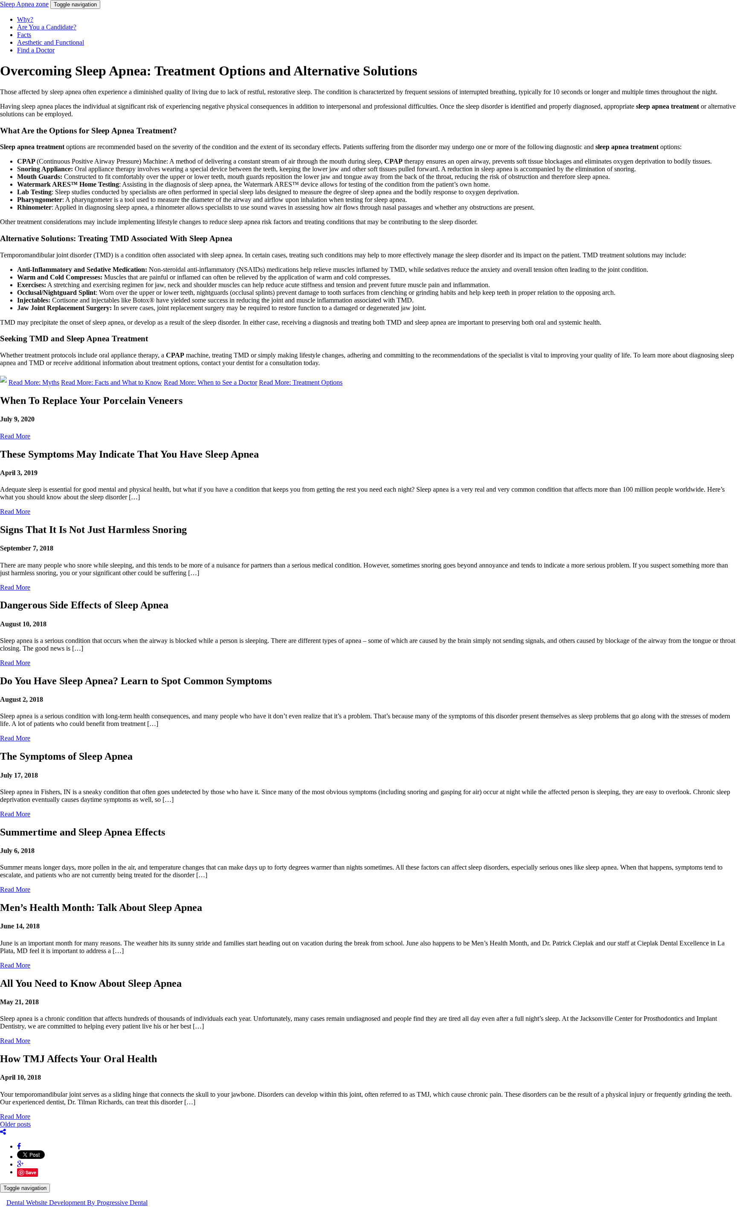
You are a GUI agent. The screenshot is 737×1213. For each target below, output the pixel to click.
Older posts (15, 1124)
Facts (24, 34)
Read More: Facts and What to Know (111, 382)
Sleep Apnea (24, 4)
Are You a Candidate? (46, 27)
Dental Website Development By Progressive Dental (77, 1202)
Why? (25, 19)
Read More (15, 436)
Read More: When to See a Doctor (210, 382)
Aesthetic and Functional (50, 42)
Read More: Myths (34, 382)
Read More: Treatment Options (300, 382)
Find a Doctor (36, 50)
